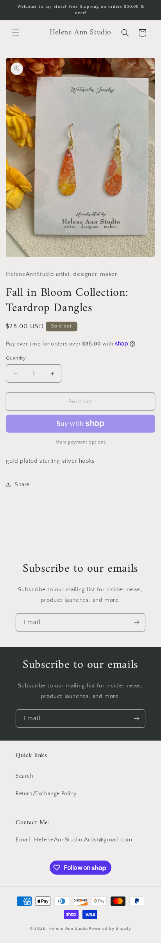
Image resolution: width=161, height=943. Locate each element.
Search (25, 776)
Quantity (16, 358)
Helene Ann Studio (68, 928)
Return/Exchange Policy (46, 794)
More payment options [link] (80, 442)
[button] (15, 32)
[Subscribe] (136, 622)
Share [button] (22, 484)
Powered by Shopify (110, 928)
